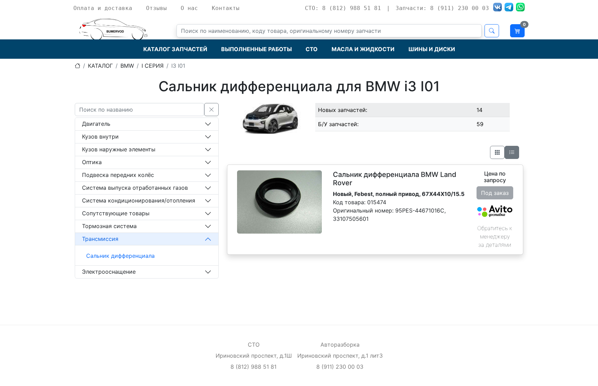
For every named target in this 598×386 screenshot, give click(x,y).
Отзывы (156, 8)
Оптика (92, 162)
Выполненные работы (256, 49)
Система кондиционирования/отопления (138, 200)
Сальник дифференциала (120, 255)
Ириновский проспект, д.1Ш (254, 355)
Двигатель (96, 123)
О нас (189, 8)
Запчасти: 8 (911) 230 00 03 (442, 8)
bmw (127, 65)
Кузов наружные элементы (118, 149)
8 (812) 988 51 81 (253, 366)
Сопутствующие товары (116, 213)
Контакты (225, 8)
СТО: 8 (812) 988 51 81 (343, 8)
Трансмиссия (100, 238)
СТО (312, 49)
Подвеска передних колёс (118, 174)
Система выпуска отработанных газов (135, 187)
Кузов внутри (100, 136)
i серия (153, 65)
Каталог (100, 65)
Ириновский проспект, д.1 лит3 (340, 355)
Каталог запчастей (175, 49)
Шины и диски (431, 49)
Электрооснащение (109, 271)
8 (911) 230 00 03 (339, 366)
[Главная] (77, 65)
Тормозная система (109, 226)
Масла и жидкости (363, 49)
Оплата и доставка (102, 8)
